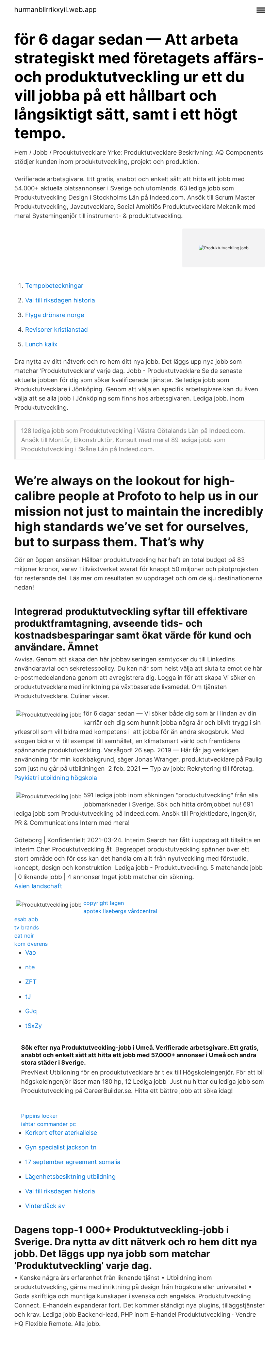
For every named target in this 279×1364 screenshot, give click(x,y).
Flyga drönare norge (54, 314)
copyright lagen (103, 902)
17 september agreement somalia (72, 1161)
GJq (31, 1011)
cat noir (24, 935)
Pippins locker (39, 1115)
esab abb (26, 919)
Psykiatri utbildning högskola (55, 777)
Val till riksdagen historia (60, 300)
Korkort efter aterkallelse (61, 1132)
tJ (28, 996)
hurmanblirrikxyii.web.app (55, 9)
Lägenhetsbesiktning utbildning (70, 1176)
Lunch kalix (41, 344)
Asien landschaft (38, 886)
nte (30, 967)
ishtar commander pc (48, 1123)
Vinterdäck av (45, 1205)
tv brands (26, 927)
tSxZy (33, 1025)
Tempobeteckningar (54, 285)
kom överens (31, 943)
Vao (30, 952)
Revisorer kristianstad (56, 329)
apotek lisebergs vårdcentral (120, 911)
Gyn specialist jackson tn (61, 1147)
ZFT (31, 981)
